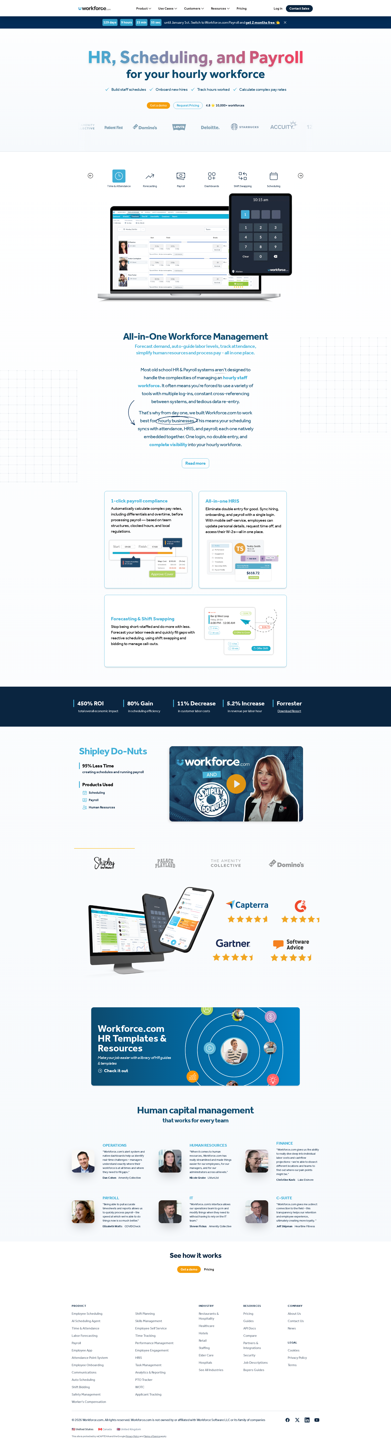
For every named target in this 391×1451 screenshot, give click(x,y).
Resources (218, 8)
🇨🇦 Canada (105, 1429)
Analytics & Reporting (150, 1372)
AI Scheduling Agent (86, 1321)
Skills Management (148, 1321)
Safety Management (86, 1394)
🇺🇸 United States (82, 1429)
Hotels (203, 1333)
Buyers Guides (253, 1370)
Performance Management (154, 1343)
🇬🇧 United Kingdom (129, 1429)
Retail (202, 1340)
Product (142, 8)
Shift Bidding (81, 1387)
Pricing (242, 8)
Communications (84, 1372)
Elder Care (206, 1355)
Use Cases (166, 8)
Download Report (289, 711)
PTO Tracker (144, 1380)
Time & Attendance (85, 1328)
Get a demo (158, 105)
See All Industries (211, 1370)
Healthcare (206, 1326)
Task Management (148, 1365)
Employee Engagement (152, 1350)
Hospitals (205, 1363)
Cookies (294, 1350)
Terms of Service (152, 1436)
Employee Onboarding (88, 1365)
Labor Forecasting (85, 1336)
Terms (292, 1365)
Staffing (204, 1348)
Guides (248, 1321)
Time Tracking (145, 1336)
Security (249, 1355)
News (292, 1328)
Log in (278, 8)
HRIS (138, 1358)
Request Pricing (188, 105)
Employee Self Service (151, 1328)
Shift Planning (145, 1314)
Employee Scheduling (87, 1314)
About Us (294, 1314)
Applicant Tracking (148, 1394)
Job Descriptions (255, 1363)
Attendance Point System (90, 1358)
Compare (250, 1336)
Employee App (82, 1350)
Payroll (76, 1343)
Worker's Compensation (89, 1402)
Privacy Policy (297, 1358)
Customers (192, 8)
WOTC (139, 1387)
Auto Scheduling (83, 1380)
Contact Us (296, 1321)
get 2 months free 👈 (263, 22)
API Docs (249, 1328)
